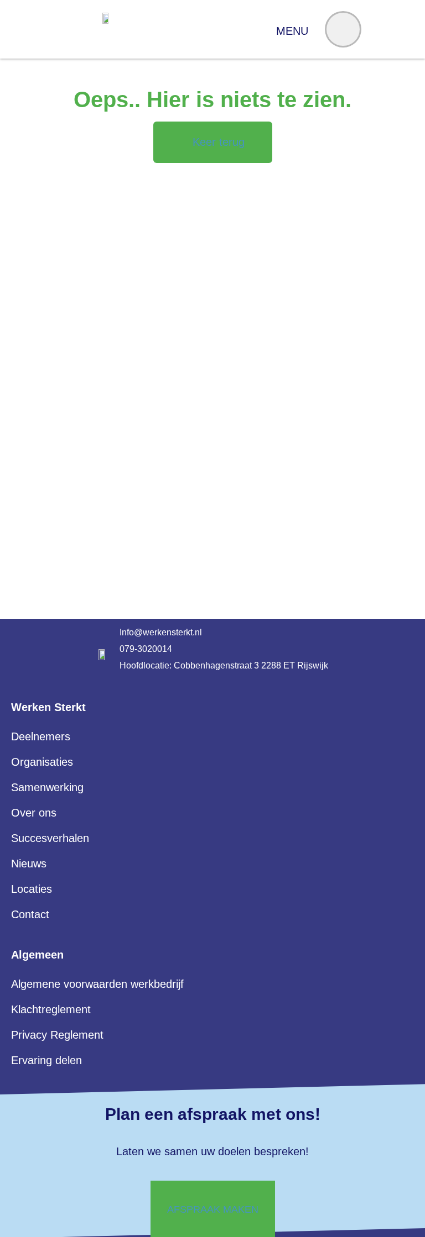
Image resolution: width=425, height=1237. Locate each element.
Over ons (33, 813)
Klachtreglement (51, 1009)
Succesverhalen (50, 838)
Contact (30, 914)
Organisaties (42, 762)
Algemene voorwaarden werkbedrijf (97, 984)
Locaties (31, 889)
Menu (292, 31)
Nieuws (28, 863)
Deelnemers (40, 736)
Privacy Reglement (57, 1035)
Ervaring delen (46, 1060)
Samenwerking (47, 787)
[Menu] (343, 29)
